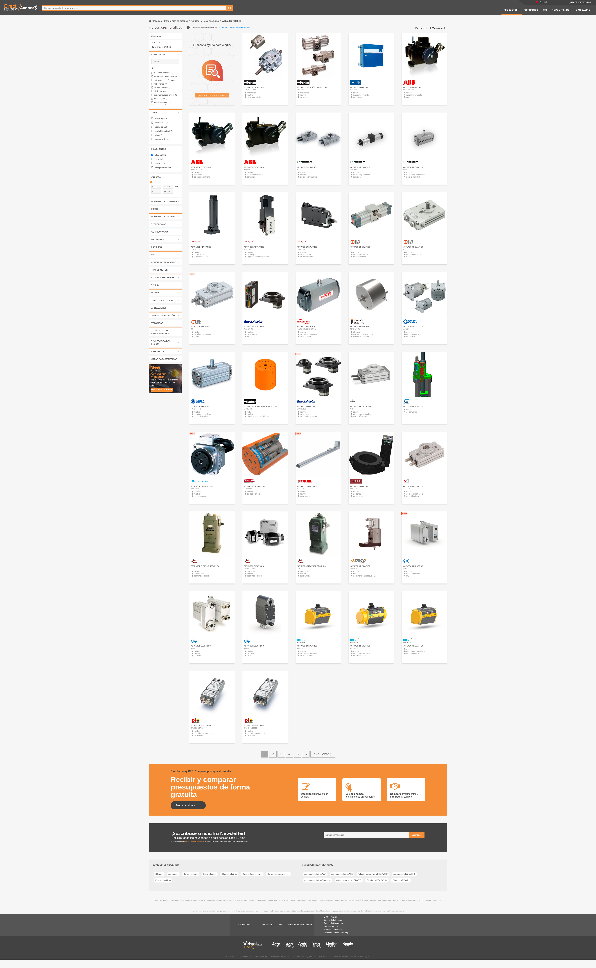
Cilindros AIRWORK (401, 880)
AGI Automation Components (166, 80)
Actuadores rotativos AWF (315, 874)
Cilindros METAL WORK (377, 880)
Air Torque (160, 91)
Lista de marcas (330, 917)
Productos (510, 9)
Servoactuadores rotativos (278, 874)
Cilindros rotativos (229, 874)
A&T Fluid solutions (163, 73)
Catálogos (531, 9)
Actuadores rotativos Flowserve (317, 880)
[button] (165, 54)
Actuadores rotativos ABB (342, 874)
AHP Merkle (160, 84)
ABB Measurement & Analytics (166, 76)
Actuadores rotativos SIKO (404, 874)
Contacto (318, 277)
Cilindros (159, 874)
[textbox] (134, 8)
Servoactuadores (190, 874)
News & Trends (560, 9)
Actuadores (173, 874)
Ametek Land (161, 99)
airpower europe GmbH (165, 95)
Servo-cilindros (209, 874)
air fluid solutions (162, 87)
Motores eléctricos (163, 880)
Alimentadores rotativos (252, 874)
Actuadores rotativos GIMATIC (348, 880)
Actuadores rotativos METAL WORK (373, 874)
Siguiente (322, 754)
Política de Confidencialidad (194, 841)
